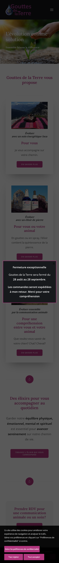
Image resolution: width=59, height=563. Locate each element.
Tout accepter (34, 557)
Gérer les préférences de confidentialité (22, 549)
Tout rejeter (13, 557)
